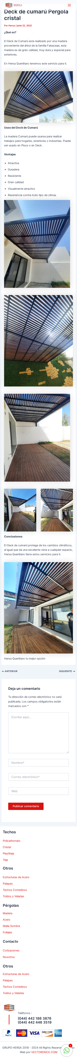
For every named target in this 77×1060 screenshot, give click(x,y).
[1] (67, 1052)
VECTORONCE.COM (44, 1052)
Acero (6, 919)
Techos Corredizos (15, 890)
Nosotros (9, 957)
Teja (5, 860)
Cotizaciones (11, 950)
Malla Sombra (11, 926)
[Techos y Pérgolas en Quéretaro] (13, 5)
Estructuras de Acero (16, 877)
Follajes (7, 932)
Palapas (8, 883)
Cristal (7, 847)
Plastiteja (8, 853)
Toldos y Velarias (13, 896)
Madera (7, 913)
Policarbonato (11, 840)
